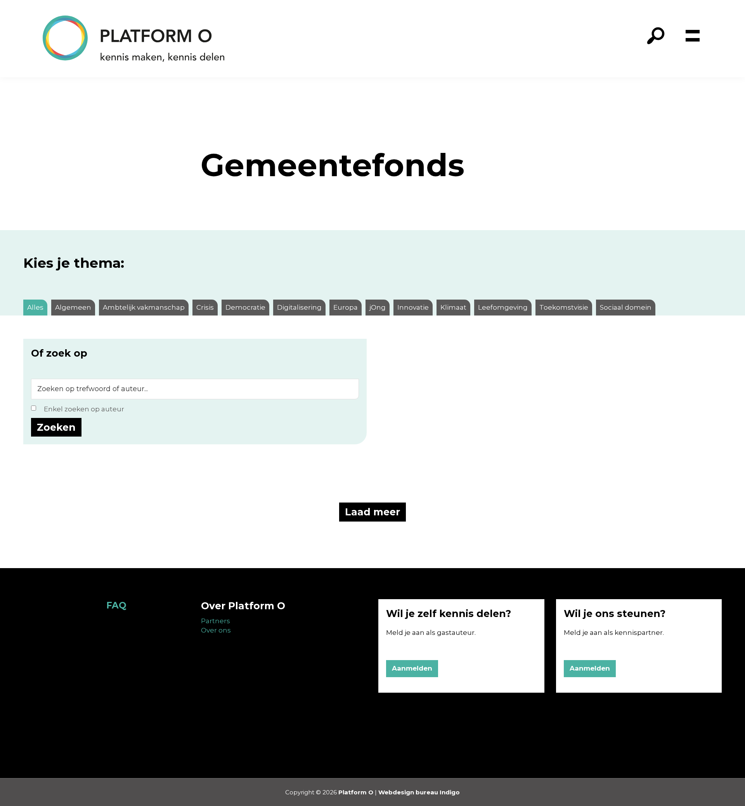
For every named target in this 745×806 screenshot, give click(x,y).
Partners (215, 621)
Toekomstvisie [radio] (563, 307)
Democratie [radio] (245, 307)
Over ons (216, 630)
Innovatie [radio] (413, 307)
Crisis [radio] (205, 307)
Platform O (355, 792)
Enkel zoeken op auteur (84, 409)
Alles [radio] (35, 307)
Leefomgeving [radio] (503, 307)
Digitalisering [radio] (299, 307)
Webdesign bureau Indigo (419, 792)
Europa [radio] (345, 307)
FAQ (116, 605)
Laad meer (372, 512)
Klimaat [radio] (453, 307)
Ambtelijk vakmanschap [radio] (144, 307)
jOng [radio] (377, 307)
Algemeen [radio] (73, 307)
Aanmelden (412, 668)
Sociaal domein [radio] (625, 307)
